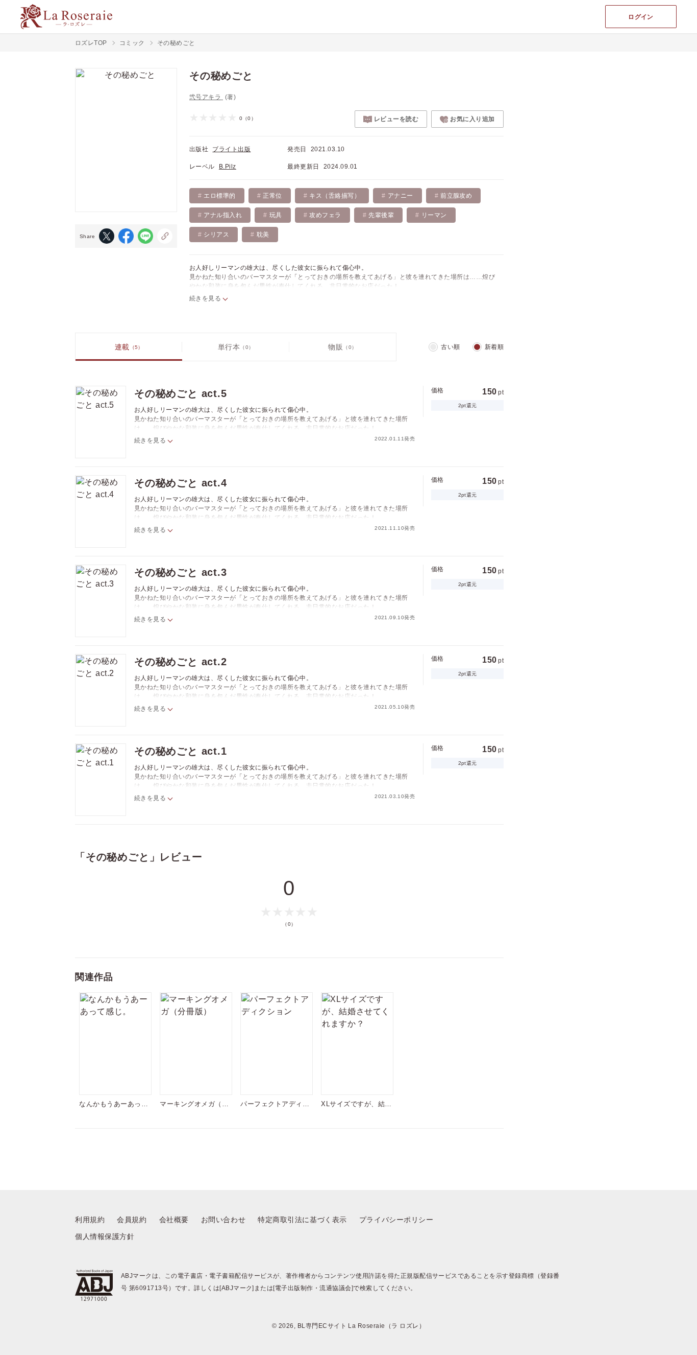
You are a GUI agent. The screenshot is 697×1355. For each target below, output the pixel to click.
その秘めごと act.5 (180, 393)
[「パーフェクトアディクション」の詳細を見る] (276, 1043)
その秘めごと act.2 (180, 661)
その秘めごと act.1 (180, 751)
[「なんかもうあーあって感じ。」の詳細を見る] (115, 1043)
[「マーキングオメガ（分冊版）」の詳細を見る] (196, 1043)
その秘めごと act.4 (180, 482)
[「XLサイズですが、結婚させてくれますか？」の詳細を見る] (357, 1043)
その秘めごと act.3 (180, 572)
